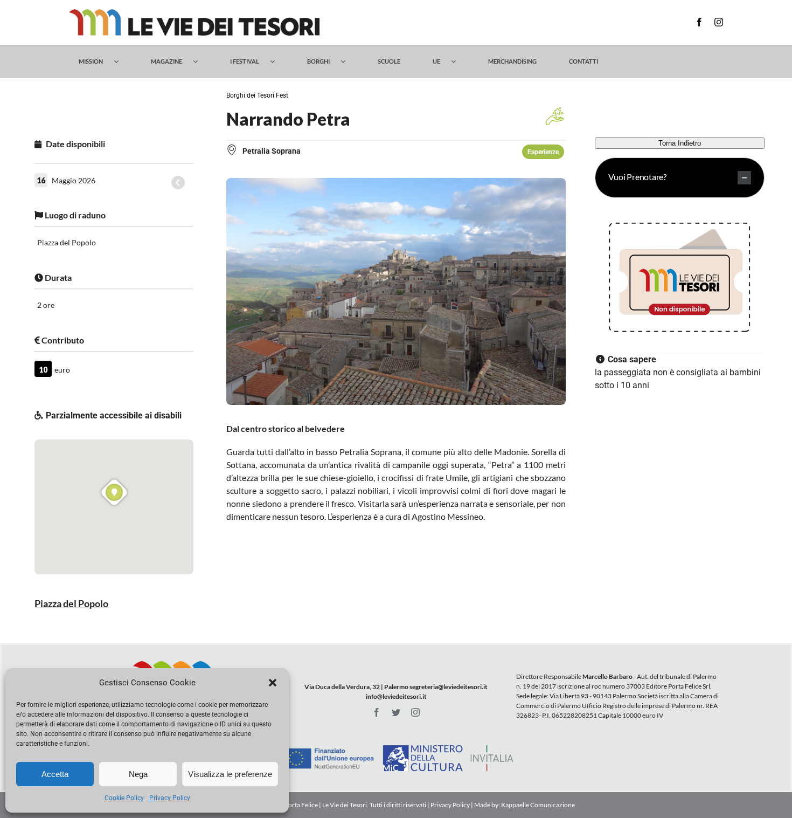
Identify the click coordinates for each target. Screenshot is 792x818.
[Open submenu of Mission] (121, 61)
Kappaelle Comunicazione (537, 805)
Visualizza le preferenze (230, 774)
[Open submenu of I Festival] (278, 61)
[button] (272, 682)
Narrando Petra (288, 118)
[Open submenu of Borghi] (348, 61)
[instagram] (718, 22)
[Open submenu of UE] (459, 61)
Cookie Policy (124, 798)
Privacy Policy (169, 798)
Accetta (54, 774)
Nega (138, 774)
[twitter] (396, 712)
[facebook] (699, 22)
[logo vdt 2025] (194, 13)
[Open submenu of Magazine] (201, 61)
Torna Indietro (679, 143)
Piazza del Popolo (71, 603)
